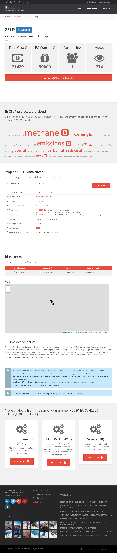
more (102, 186)
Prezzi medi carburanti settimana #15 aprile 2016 (78, 528)
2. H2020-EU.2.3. (42, 212)
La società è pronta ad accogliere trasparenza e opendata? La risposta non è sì (84, 507)
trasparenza (18, 17)
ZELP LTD (24, 273)
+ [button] (8, 287)
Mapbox (106, 332)
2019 (38, 228)
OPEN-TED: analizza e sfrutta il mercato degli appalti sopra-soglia (86, 515)
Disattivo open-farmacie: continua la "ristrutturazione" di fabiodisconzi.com (83, 523)
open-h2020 (92, 9)
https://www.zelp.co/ (44, 196)
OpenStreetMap (79, 332)
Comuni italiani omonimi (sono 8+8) (73, 519)
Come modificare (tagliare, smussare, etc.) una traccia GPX (82, 511)
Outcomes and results (59, 77)
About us (106, 9)
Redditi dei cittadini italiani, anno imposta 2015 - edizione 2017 (83, 502)
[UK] (51, 192)
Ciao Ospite (92, 2)
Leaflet (65, 332)
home (80, 9)
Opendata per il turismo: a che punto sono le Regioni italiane (84, 535)
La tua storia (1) (106, 2)
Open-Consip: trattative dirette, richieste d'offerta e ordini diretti (85, 532)
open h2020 (29, 17)
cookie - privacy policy (95, 549)
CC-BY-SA (94, 332)
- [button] (8, 290)
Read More (20, 461)
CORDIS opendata (82, 393)
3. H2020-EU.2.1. (42, 215)
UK (48, 272)
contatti (108, 549)
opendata (80, 549)
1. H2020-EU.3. (42, 210)
